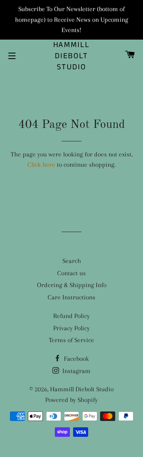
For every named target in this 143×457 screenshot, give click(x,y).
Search (71, 261)
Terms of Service (71, 340)
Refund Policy (71, 316)
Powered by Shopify (71, 400)
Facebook (75, 358)
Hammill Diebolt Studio (71, 56)
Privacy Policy (71, 328)
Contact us (71, 273)
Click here (41, 164)
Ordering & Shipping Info (71, 285)
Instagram (76, 371)
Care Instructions (71, 297)
